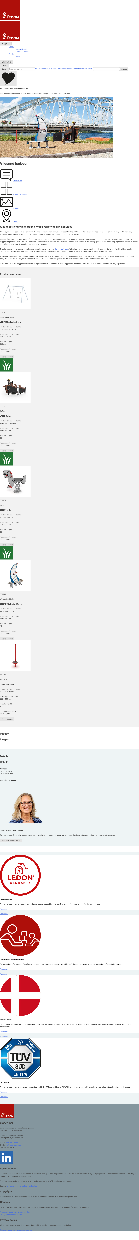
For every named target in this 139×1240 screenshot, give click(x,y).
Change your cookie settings (11, 1214)
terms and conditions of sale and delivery (22, 1186)
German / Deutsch (22, 52)
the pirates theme (61, 249)
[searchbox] (22, 69)
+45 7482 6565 (12, 1143)
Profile (11, 54)
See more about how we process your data (16, 1230)
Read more (4, 909)
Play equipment (41, 68)
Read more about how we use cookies (15, 1212)
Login (17, 56)
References (66, 68)
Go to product (7, 357)
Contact (90, 68)
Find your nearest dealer (11, 841)
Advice (73, 68)
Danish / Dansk (21, 49)
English (11, 47)
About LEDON (81, 68)
